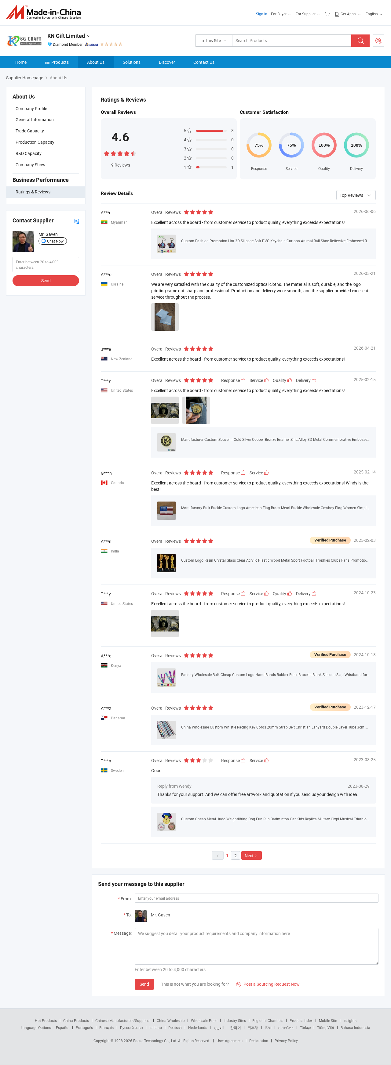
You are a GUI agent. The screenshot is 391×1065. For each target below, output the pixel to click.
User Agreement (230, 1040)
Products (60, 62)
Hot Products (46, 1020)
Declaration (258, 1040)
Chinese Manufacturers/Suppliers (122, 1020)
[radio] (106, 153)
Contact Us (203, 62)
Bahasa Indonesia (355, 1027)
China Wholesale (171, 1020)
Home (21, 62)
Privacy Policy (286, 1040)
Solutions (132, 62)
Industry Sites (235, 1020)
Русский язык (131, 1027)
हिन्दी (268, 1027)
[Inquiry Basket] (328, 13)
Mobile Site (328, 1020)
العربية (219, 1027)
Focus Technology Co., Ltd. (155, 1040)
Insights (349, 1020)
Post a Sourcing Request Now (268, 984)
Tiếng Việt (325, 1027)
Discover (167, 62)
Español (62, 1027)
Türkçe (305, 1027)
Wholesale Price (204, 1020)
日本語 (252, 1027)
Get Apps (348, 13)
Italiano (155, 1027)
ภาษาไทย (286, 1027)
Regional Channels (267, 1020)
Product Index (301, 1020)
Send (46, 280)
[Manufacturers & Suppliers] (45, 12)
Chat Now (55, 241)
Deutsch (175, 1027)
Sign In (261, 13)
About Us (95, 62)
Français (106, 1027)
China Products (76, 1020)
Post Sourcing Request (378, 40)
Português (84, 1027)
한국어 (235, 1027)
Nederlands (197, 1027)
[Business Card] (76, 221)
